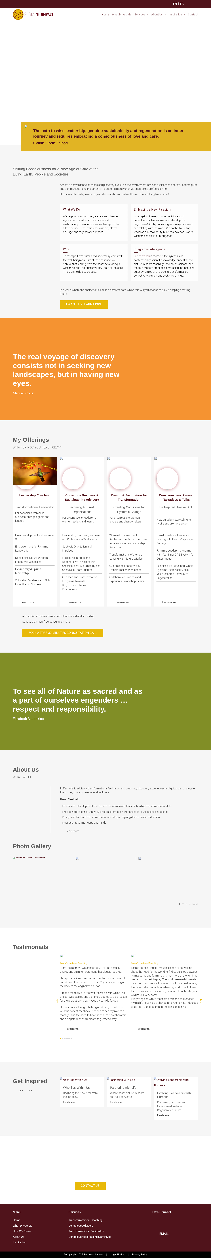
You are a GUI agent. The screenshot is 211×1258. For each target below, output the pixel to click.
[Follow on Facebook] (172, 1220)
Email (164, 1234)
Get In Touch (29, 83)
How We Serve (22, 1231)
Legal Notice (117, 1254)
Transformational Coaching (85, 1220)
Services (139, 14)
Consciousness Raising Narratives (89, 1236)
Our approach (142, 256)
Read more (69, 1102)
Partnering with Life (123, 1087)
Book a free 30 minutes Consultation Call (62, 633)
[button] (57, 1001)
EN (175, 4)
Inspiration (175, 14)
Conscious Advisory (80, 1225)
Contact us (90, 1186)
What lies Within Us (76, 1087)
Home (105, 14)
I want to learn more (84, 304)
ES (182, 4)
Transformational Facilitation (86, 1231)
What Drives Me (121, 14)
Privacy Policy (140, 1254)
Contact (193, 14)
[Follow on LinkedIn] (154, 1220)
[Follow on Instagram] (163, 1220)
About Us (157, 14)
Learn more (27, 602)
